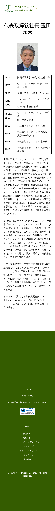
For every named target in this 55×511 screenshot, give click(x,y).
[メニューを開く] (50, 8)
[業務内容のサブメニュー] (31, 437)
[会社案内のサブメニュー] (31, 433)
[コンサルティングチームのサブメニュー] (38, 442)
